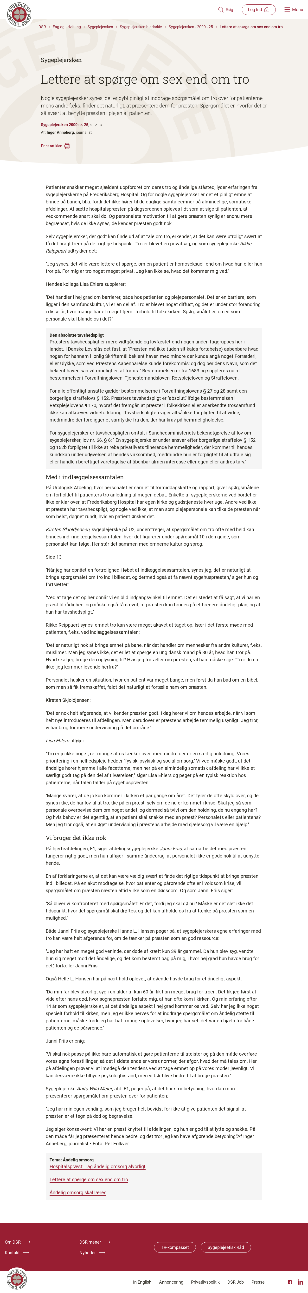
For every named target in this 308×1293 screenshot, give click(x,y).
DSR (42, 27)
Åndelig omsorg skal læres (78, 1192)
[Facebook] (291, 1282)
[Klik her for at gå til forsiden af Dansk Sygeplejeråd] (111, 9)
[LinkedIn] (300, 1282)
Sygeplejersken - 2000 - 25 (191, 27)
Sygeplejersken (100, 27)
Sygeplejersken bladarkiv (141, 27)
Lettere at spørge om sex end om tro (251, 27)
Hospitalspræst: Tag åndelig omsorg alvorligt (98, 1166)
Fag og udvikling (67, 27)
